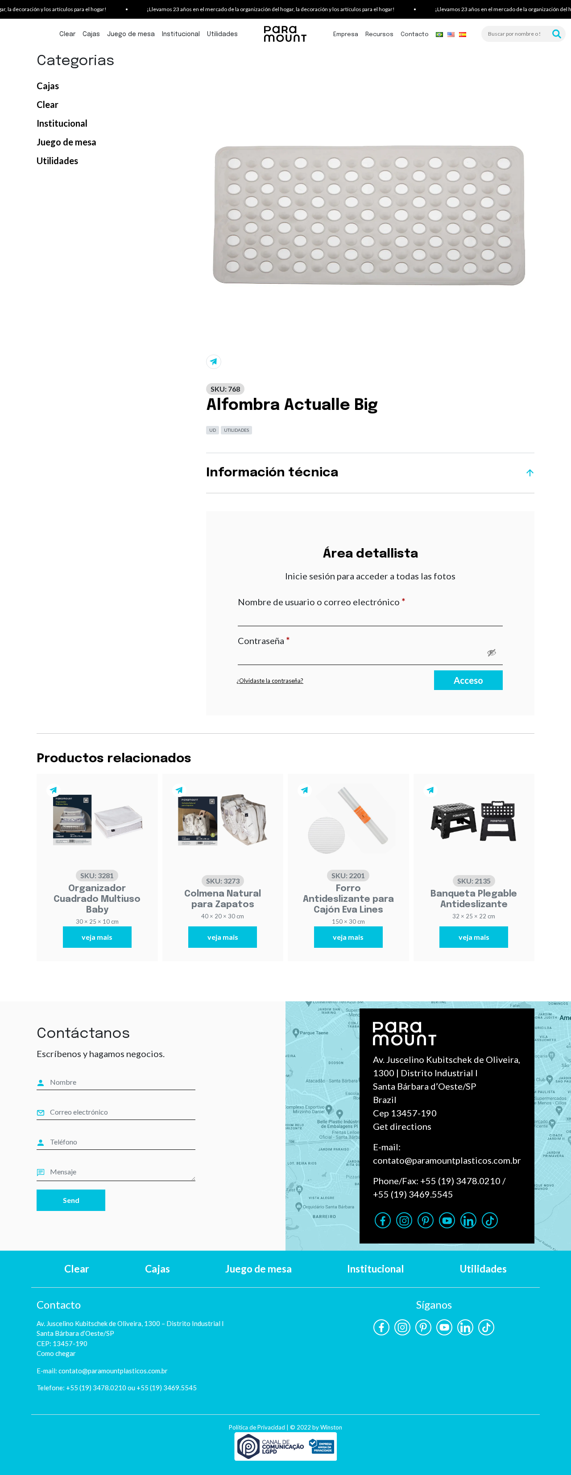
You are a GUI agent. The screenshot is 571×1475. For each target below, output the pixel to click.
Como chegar (56, 1353)
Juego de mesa (131, 34)
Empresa (345, 34)
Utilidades (222, 34)
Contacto (415, 34)
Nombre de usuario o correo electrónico (345, 601)
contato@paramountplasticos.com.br (447, 1160)
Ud (212, 430)
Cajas (91, 34)
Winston (331, 1427)
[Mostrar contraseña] (492, 652)
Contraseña (287, 640)
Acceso (468, 680)
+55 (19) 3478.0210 (460, 1180)
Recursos (379, 34)
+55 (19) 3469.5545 (413, 1194)
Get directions (402, 1126)
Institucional (181, 34)
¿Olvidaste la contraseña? (269, 680)
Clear (67, 34)
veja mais (97, 937)
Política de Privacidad (257, 1427)
